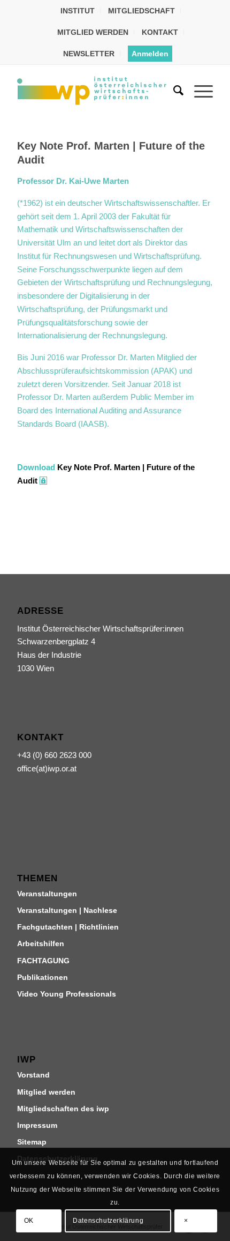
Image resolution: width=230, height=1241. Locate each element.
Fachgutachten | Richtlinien (68, 927)
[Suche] (173, 90)
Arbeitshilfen (40, 943)
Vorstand (33, 1075)
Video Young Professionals (66, 994)
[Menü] (198, 90)
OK (29, 1220)
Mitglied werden (46, 1092)
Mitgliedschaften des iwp (63, 1108)
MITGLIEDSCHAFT (141, 10)
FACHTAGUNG (43, 960)
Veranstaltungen (47, 893)
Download (36, 467)
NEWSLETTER (88, 53)
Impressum (37, 1125)
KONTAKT (160, 32)
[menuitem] (78, 10)
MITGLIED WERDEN (92, 32)
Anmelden (150, 53)
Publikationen (42, 977)
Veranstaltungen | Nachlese (67, 910)
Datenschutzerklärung (108, 1220)
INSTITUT (77, 10)
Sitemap (32, 1142)
